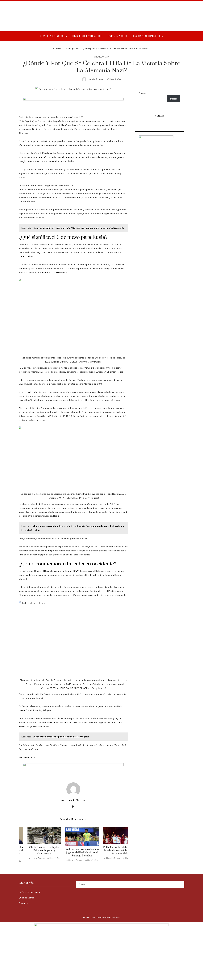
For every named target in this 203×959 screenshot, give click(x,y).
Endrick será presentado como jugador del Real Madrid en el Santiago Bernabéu (73, 852)
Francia (29, 710)
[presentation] (21, 845)
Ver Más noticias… (28, 757)
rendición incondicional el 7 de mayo (56, 157)
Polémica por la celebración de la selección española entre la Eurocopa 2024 (111, 850)
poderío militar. (26, 256)
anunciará (46, 550)
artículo (28, 392)
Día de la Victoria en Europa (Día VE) (62, 571)
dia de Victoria (32, 575)
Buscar (142, 93)
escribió (83, 408)
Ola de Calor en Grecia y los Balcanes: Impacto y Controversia (35, 850)
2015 (76, 264)
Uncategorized (101, 57)
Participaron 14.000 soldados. (52, 272)
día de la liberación (58, 722)
